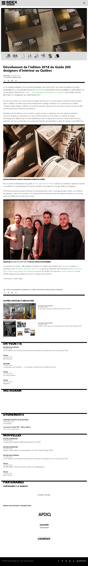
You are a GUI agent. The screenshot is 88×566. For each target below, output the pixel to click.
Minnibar (6, 383)
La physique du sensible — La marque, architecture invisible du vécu (29, 367)
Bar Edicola (7, 359)
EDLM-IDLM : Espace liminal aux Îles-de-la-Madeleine (23, 467)
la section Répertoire (67, 271)
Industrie (6, 75)
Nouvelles (42, 306)
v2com (36, 269)
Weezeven (27, 269)
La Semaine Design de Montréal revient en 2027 (54, 309)
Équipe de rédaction (13, 77)
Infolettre (82, 561)
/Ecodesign (15, 347)
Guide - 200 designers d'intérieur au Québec (44, 92)
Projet (5, 355)
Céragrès (39, 90)
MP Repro (19, 269)
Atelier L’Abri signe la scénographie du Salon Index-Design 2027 (60, 326)
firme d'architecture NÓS (44, 184)
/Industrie (49, 306)
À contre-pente (9, 375)
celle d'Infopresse (29, 271)
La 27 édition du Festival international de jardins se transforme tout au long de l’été (35, 350)
